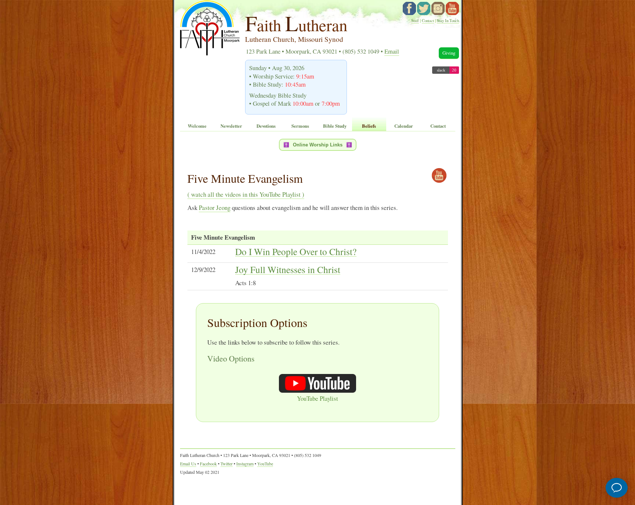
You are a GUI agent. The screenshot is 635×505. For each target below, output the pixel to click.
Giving (448, 53)
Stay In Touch (448, 20)
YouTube (452, 8)
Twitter (226, 463)
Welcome (197, 126)
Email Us (188, 463)
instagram (438, 8)
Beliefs (369, 126)
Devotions (266, 126)
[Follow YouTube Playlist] (439, 175)
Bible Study (335, 126)
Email (391, 51)
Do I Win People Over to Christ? (295, 252)
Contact (428, 20)
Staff (415, 20)
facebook (409, 8)
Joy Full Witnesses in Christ (287, 270)
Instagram (245, 463)
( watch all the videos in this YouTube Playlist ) (245, 194)
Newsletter (231, 126)
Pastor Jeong (214, 207)
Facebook (208, 463)
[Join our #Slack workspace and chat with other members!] (445, 71)
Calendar (403, 126)
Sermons (300, 126)
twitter (423, 8)
